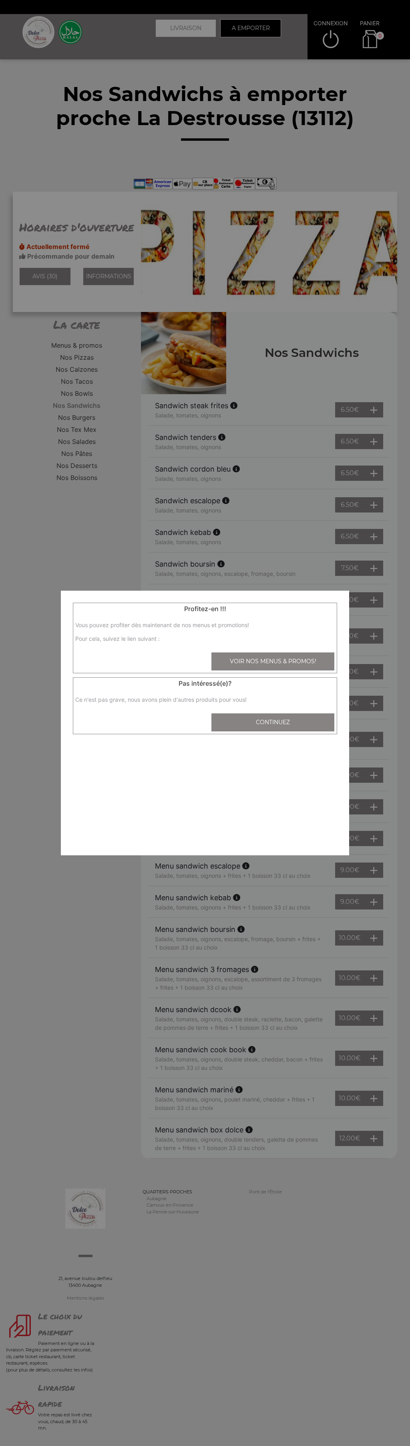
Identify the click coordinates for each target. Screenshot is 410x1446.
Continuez (273, 722)
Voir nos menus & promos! (273, 661)
